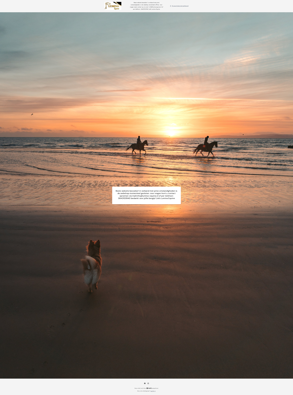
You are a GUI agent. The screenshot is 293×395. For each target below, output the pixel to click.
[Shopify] (149, 388)
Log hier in (153, 391)
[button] (179, 6)
